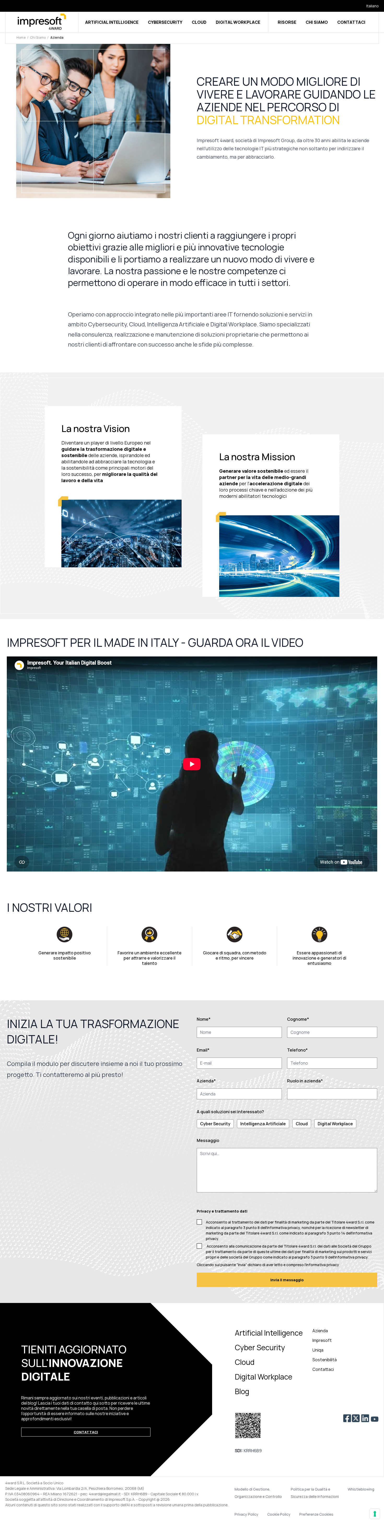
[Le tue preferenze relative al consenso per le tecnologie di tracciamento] (375, 1514)
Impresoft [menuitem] (322, 1340)
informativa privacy (351, 1257)
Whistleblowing (361, 1489)
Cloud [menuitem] (244, 1362)
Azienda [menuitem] (320, 1331)
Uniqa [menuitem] (317, 1350)
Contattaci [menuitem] (323, 1369)
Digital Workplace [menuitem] (263, 1377)
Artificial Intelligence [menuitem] (269, 1333)
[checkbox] (287, 1123)
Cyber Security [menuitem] (260, 1347)
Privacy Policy (246, 1514)
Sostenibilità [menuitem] (324, 1360)
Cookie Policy (278, 1514)
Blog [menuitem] (242, 1391)
